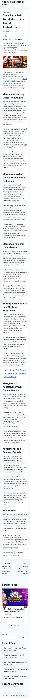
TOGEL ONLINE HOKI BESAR (11, 555)
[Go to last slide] (4, 606)
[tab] (11, 625)
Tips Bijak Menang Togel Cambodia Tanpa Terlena (22, 568)
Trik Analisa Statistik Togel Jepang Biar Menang (15, 373)
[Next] (25, 606)
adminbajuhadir (10, 617)
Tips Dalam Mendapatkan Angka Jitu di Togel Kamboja (14, 611)
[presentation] (15, 597)
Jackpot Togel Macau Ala (10, 548)
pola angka (13, 514)
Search (4, 634)
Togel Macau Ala (8, 552)
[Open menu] (26, 3)
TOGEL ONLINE (6, 12)
